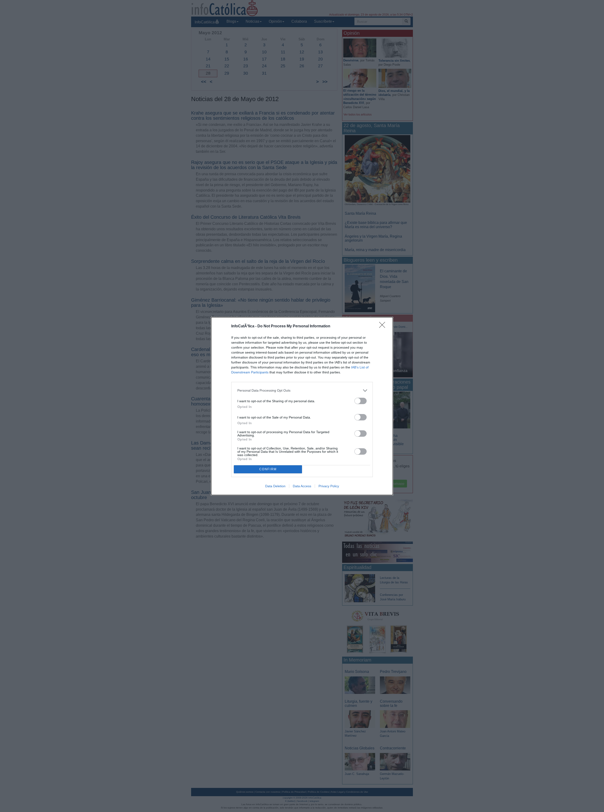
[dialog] (302, 406)
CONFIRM (268, 469)
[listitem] (302, 390)
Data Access (302, 486)
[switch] (360, 401)
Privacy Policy (329, 486)
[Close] (383, 326)
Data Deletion (275, 486)
